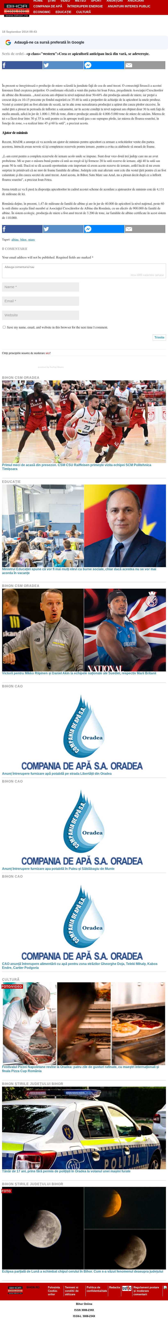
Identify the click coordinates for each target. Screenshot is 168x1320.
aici (48, 353)
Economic (42, 12)
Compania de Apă (47, 6)
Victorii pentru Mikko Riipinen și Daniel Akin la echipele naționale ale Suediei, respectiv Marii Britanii (79, 673)
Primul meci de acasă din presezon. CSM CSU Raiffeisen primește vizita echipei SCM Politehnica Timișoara (76, 467)
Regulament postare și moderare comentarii (146, 1291)
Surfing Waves (57, 367)
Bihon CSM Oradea (21, 377)
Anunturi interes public (129, 6)
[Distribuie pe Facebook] (22, 65)
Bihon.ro (33, 1287)
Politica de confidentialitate (97, 1289)
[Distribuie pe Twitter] (63, 65)
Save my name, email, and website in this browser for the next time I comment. (57, 327)
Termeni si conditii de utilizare (71, 1291)
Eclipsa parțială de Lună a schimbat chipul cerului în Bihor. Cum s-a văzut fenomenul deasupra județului (82, 1271)
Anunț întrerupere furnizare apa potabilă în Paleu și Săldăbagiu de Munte (58, 868)
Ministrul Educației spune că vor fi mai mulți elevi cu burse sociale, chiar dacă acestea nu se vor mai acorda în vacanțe (79, 571)
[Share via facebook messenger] (104, 65)
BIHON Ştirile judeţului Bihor (32, 1084)
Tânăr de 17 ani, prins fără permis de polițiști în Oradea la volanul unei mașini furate (66, 1171)
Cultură (83, 12)
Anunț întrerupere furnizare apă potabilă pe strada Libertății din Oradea (57, 773)
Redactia (114, 1287)
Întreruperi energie (85, 6)
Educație (63, 12)
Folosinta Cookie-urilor (54, 1291)
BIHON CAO (12, 686)
